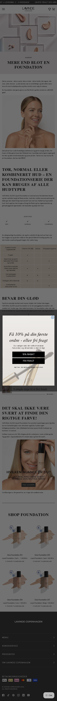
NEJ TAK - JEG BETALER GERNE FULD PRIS (28, 367)
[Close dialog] (52, 317)
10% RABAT (29, 354)
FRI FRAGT (28, 361)
